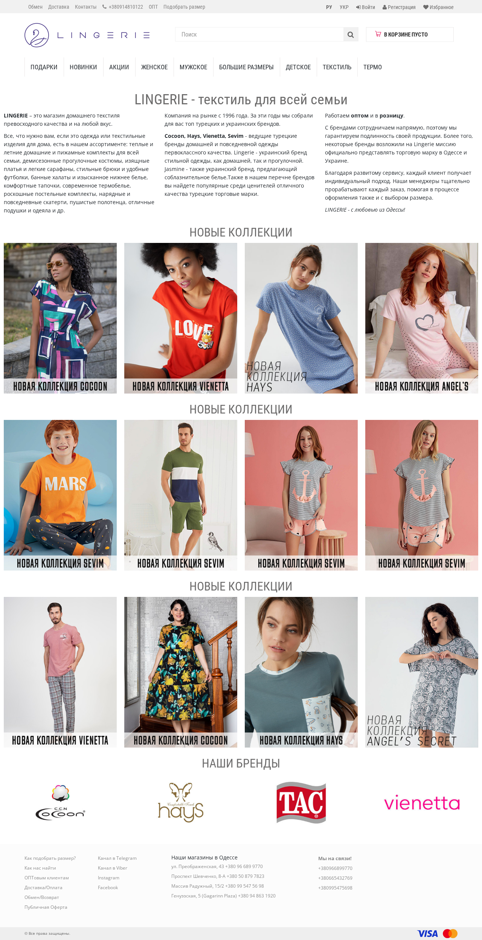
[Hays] (301, 318)
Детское (298, 67)
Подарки (44, 67)
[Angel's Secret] (421, 318)
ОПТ (153, 7)
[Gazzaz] (60, 672)
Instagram (108, 877)
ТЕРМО (372, 67)
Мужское (193, 67)
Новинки (83, 67)
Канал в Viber (112, 868)
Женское (154, 67)
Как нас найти (40, 868)
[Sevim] (60, 495)
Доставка (58, 7)
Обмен (35, 7)
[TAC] (301, 802)
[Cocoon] (60, 318)
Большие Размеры (246, 67)
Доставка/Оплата (43, 887)
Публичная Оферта (45, 907)
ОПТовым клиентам (46, 877)
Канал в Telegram (117, 858)
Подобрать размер (184, 7)
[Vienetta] (180, 318)
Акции (119, 67)
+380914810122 (125, 7)
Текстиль (337, 67)
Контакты (86, 7)
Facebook (108, 887)
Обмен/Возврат (41, 897)
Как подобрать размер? (50, 858)
